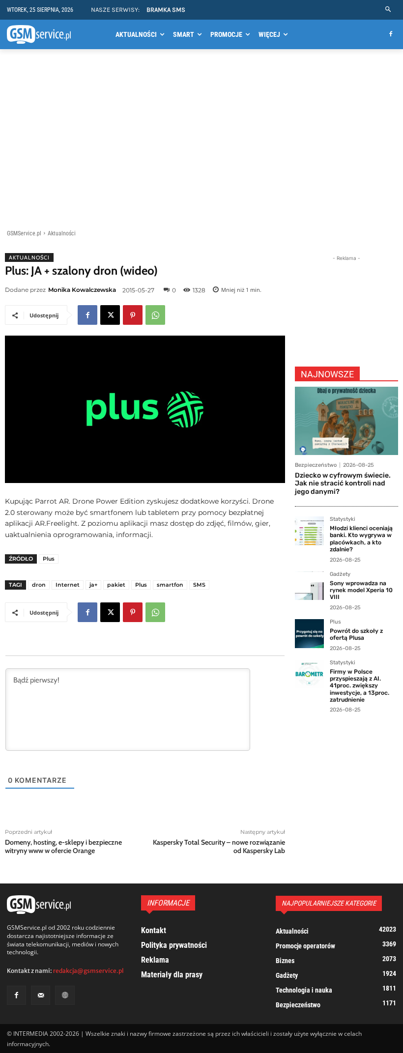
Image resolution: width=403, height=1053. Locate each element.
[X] (110, 315)
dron (39, 584)
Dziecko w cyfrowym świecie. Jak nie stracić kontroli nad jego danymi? (343, 483)
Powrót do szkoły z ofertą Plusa (356, 634)
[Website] (64, 995)
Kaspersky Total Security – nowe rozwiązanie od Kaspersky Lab (219, 846)
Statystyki (342, 519)
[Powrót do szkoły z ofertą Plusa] (309, 633)
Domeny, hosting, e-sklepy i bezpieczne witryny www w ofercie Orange (63, 846)
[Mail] (40, 995)
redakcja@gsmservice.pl (88, 970)
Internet (68, 584)
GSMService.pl (24, 233)
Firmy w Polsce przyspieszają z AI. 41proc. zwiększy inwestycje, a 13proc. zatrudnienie (359, 686)
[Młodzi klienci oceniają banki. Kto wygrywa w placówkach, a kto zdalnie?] (309, 530)
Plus (49, 558)
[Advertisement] (201, 141)
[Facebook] (390, 34)
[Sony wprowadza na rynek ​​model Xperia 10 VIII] (309, 585)
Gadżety (340, 574)
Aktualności (62, 233)
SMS (199, 584)
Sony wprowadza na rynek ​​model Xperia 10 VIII (361, 590)
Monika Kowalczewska (82, 289)
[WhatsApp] (155, 315)
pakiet (116, 584)
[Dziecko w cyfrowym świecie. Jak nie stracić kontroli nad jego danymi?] (346, 421)
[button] (388, 9)
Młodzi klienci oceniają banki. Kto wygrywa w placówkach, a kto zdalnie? (361, 539)
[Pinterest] (133, 315)
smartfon (170, 584)
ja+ (93, 584)
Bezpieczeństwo (316, 465)
